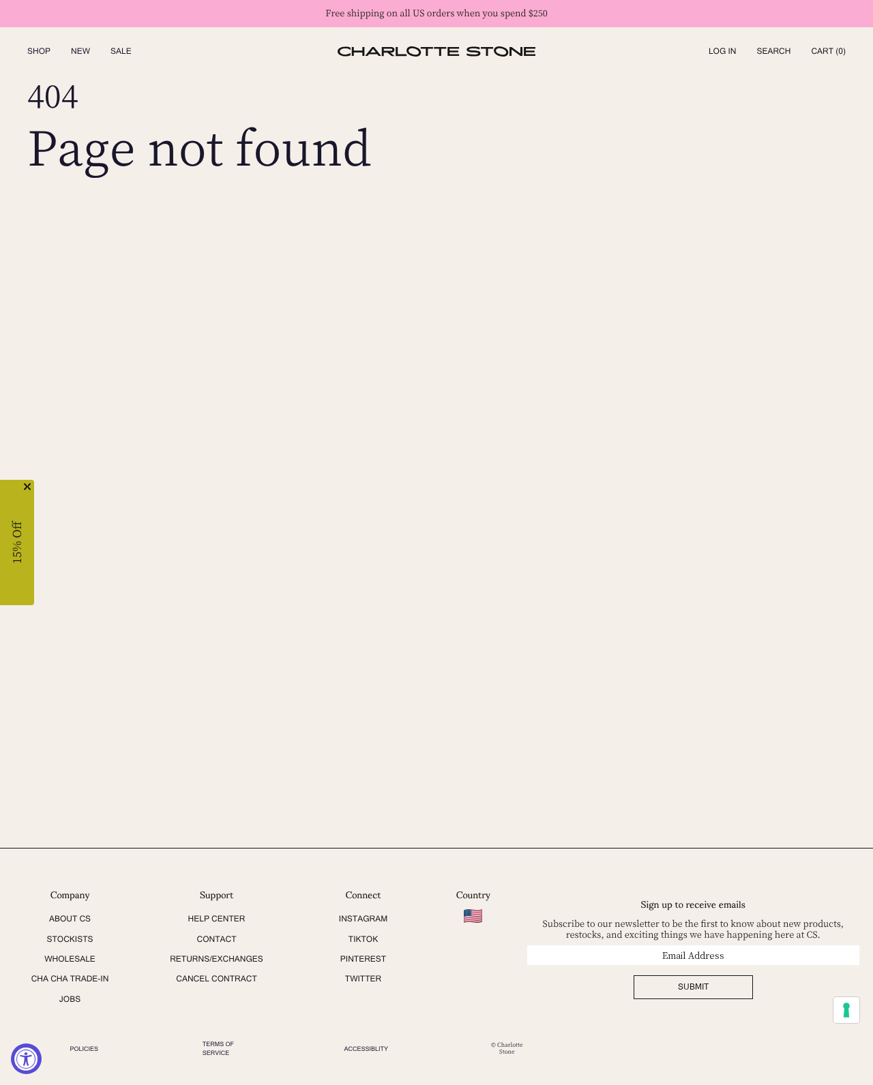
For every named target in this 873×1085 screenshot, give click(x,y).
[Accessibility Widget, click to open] (26, 1058)
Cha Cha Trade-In (70, 978)
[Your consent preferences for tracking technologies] (846, 1010)
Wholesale (69, 959)
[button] (773, 51)
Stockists (69, 939)
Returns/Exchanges (216, 959)
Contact (217, 939)
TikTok (363, 939)
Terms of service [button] (218, 1048)
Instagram (363, 918)
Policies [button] (84, 1048)
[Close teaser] (27, 486)
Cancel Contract (216, 978)
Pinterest (363, 959)
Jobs (69, 999)
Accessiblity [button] (366, 1048)
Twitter (363, 978)
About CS (70, 918)
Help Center (217, 918)
